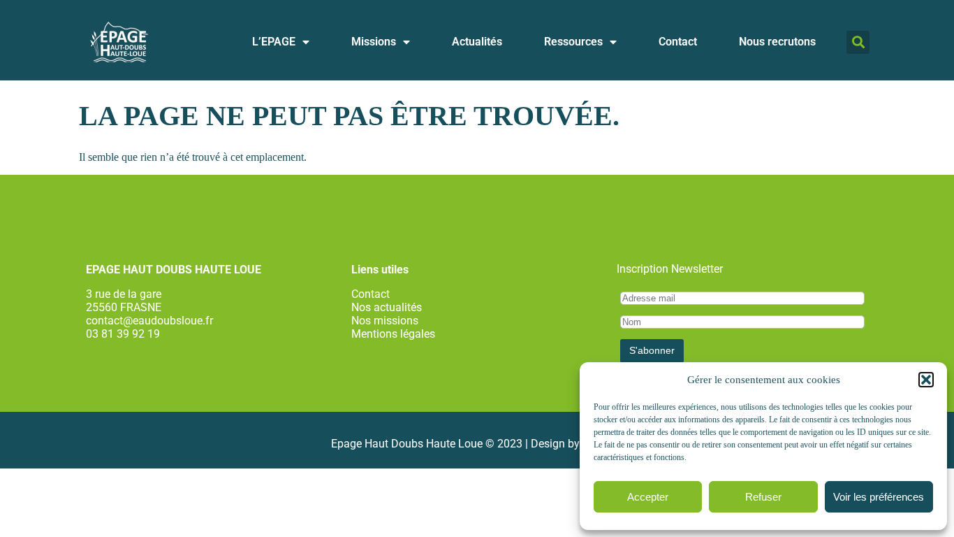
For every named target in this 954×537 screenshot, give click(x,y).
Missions (373, 41)
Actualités (477, 41)
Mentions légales (393, 334)
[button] (926, 380)
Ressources (573, 41)
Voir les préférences (878, 497)
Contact (678, 41)
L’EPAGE (273, 41)
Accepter (647, 497)
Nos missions (384, 320)
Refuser (763, 497)
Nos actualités (386, 307)
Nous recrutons (777, 41)
